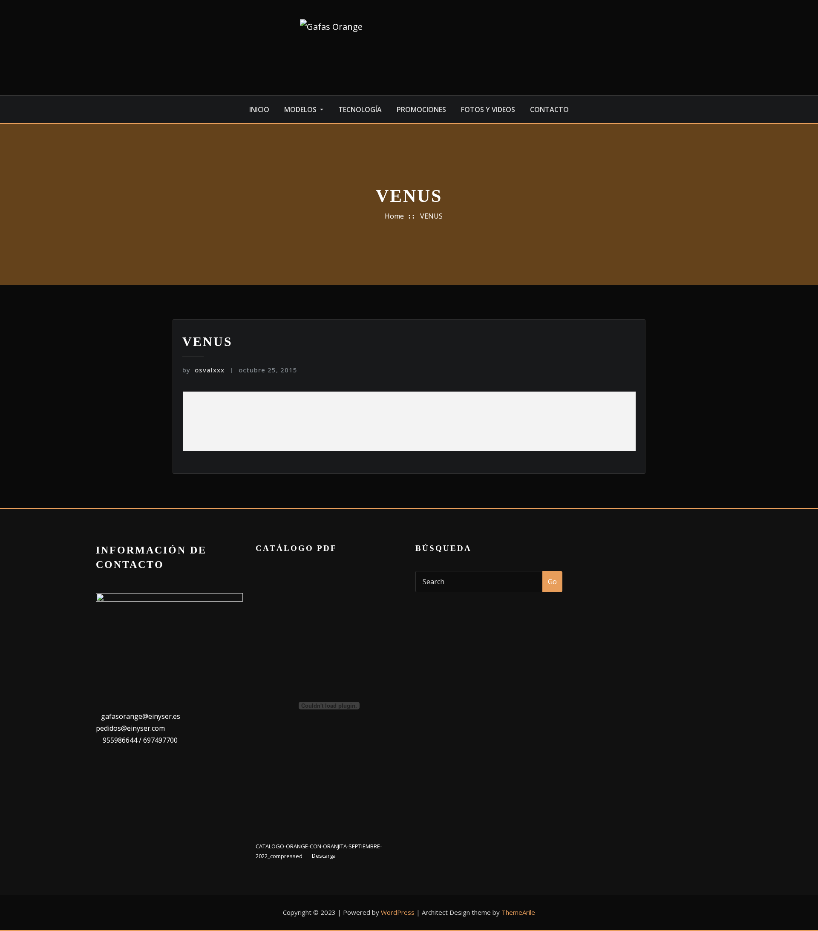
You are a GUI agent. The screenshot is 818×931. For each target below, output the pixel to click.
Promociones (421, 109)
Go (552, 581)
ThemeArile (518, 912)
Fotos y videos (488, 109)
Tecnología (360, 109)
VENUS (431, 216)
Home (394, 216)
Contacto (549, 109)
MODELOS (301, 109)
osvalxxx (203, 370)
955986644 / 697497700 (139, 740)
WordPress (398, 912)
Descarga (324, 856)
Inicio (259, 109)
